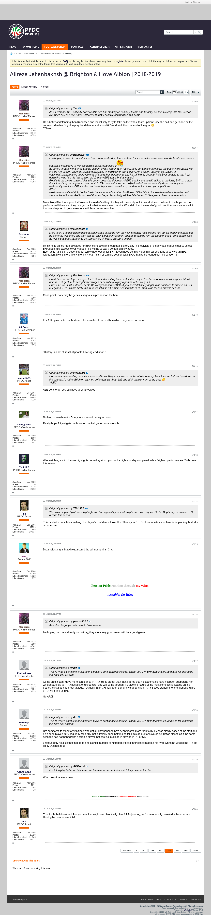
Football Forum (54, 47)
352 (169, 850)
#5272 (195, 412)
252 (144, 850)
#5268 (195, 222)
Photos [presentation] (44, 87)
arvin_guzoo (24, 424)
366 (186, 850)
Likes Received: (20, 133)
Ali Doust (24, 327)
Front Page (147, 900)
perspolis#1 (24, 378)
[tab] (15, 87)
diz (24, 513)
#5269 (195, 268)
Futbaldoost (24, 673)
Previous (127, 850)
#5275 (195, 544)
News (12, 47)
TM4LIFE (24, 467)
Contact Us (145, 47)
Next (196, 850)
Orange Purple (19, 899)
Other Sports (123, 47)
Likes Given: (18, 135)
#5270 (195, 315)
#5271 (195, 366)
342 (160, 850)
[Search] (200, 32)
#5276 (195, 615)
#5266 (195, 101)
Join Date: (17, 128)
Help (158, 900)
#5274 (195, 501)
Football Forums (30, 54)
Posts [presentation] (15, 87)
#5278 (195, 710)
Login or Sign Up (192, 2)
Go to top (196, 900)
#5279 (195, 759)
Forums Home (30, 47)
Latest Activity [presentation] (29, 87)
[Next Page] (187, 92)
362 (177, 850)
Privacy (183, 900)
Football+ (78, 47)
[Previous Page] (185, 92)
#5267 (195, 148)
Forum (18, 54)
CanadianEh (24, 771)
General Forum (100, 47)
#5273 (195, 455)
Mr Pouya (24, 722)
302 (152, 850)
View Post (79, 108)
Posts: (16, 131)
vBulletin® (188, 910)
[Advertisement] (105, 12)
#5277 (195, 661)
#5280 (195, 809)
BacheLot (24, 234)
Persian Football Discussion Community (57, 54)
